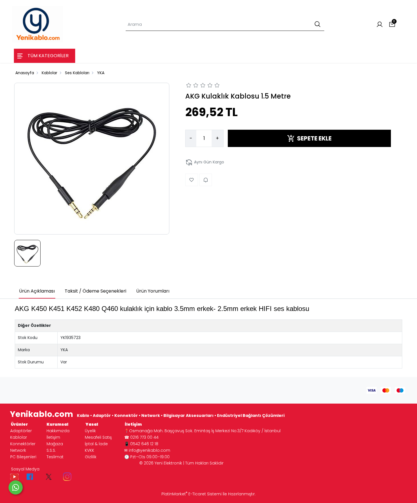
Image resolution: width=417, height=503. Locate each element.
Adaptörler (21, 431)
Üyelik (90, 431)
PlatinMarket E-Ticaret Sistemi (191, 494)
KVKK (89, 450)
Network (18, 450)
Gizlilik (90, 457)
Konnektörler (22, 444)
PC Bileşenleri (23, 457)
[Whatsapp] (16, 487)
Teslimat (55, 457)
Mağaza (55, 444)
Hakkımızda (58, 431)
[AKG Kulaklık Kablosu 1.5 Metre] (92, 158)
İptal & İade (96, 444)
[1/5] (188, 86)
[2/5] (192, 86)
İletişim (53, 437)
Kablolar (18, 437)
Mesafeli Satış (98, 437)
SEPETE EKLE (314, 138)
